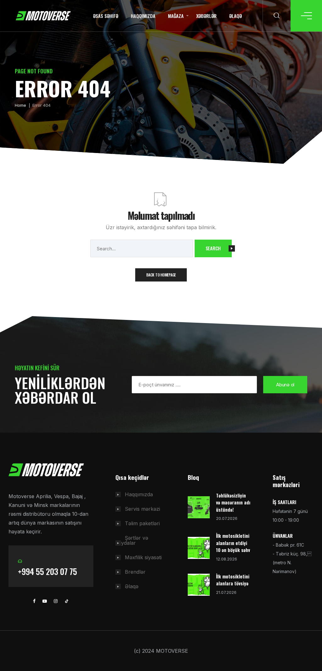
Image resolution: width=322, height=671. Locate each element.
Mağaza (176, 15)
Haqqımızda (143, 15)
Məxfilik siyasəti (143, 557)
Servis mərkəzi (142, 509)
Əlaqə (235, 15)
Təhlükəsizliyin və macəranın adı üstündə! (233, 502)
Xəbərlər (206, 15)
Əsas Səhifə (105, 15)
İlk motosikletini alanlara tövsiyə (232, 580)
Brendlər (135, 572)
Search (213, 248)
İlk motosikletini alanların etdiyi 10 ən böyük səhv (233, 542)
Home (20, 105)
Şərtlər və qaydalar (131, 540)
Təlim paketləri (142, 523)
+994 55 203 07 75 (47, 571)
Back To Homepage (161, 274)
